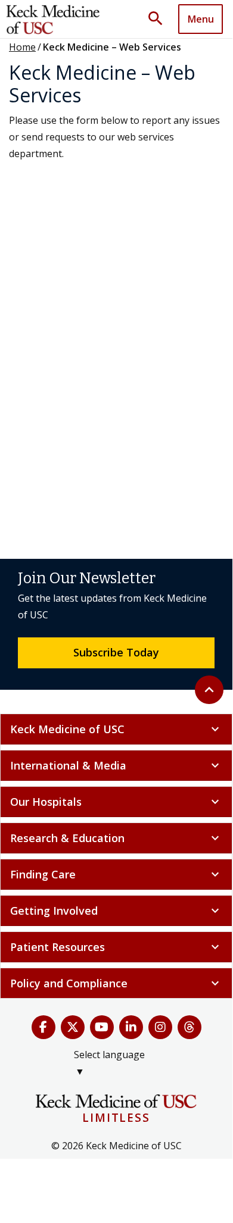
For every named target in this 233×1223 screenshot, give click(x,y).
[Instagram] (160, 1027)
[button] (160, 19)
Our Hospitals (116, 801)
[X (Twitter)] (72, 1027)
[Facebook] (43, 1027)
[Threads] (189, 1027)
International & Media (116, 765)
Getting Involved (116, 910)
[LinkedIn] (131, 1027)
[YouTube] (102, 1027)
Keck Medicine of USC (116, 729)
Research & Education (116, 838)
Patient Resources (116, 947)
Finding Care (116, 874)
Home (22, 47)
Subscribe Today (116, 652)
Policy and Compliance (116, 983)
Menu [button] (201, 19)
